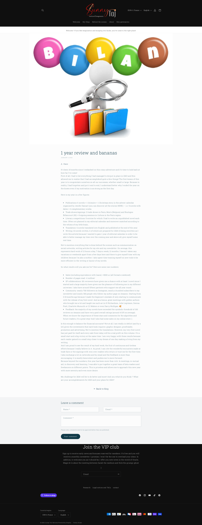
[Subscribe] (118, 474)
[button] (42, 10)
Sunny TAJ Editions (51, 522)
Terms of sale (77, 522)
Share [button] (65, 164)
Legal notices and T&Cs (102, 487)
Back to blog (102, 388)
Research (86, 487)
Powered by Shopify (64, 522)
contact (116, 487)
